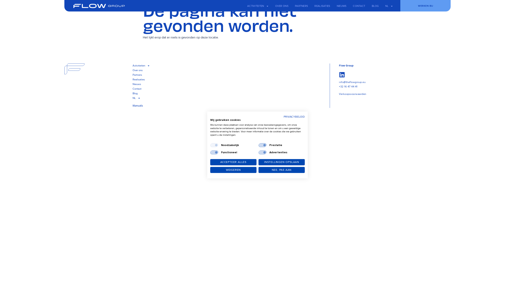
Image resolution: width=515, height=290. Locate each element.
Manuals (138, 105)
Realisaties (322, 6)
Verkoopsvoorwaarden (352, 94)
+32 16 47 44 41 (348, 86)
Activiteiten (255, 6)
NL (387, 6)
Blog (375, 6)
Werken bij (425, 5)
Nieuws (342, 6)
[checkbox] (214, 145)
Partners (301, 6)
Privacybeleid (294, 116)
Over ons (281, 6)
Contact (359, 6)
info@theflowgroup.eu (352, 82)
